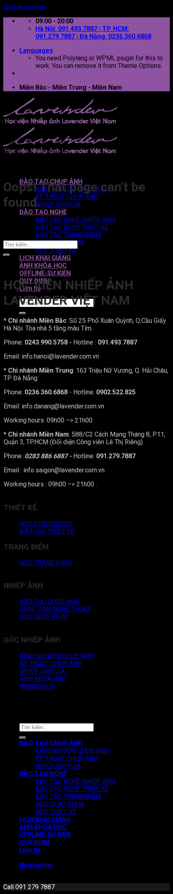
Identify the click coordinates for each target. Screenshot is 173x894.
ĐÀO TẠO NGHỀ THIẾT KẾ (71, 789)
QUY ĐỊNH (34, 842)
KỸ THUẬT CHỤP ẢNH (66, 197)
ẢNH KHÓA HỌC (43, 265)
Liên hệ (30, 850)
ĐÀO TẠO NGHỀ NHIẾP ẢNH (75, 781)
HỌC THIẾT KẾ (55, 250)
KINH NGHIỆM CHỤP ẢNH (72, 751)
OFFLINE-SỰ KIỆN (45, 273)
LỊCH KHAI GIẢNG (45, 258)
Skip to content (24, 7)
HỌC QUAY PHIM (59, 804)
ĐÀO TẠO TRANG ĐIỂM (68, 235)
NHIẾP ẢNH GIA (57, 204)
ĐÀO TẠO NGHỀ (43, 212)
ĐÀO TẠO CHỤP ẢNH (50, 743)
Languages (36, 50)
